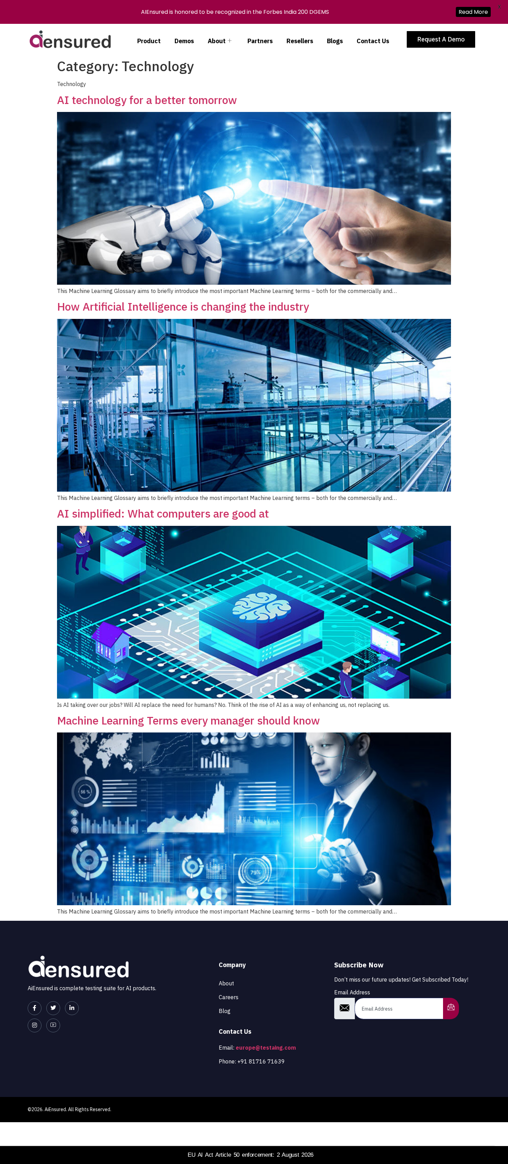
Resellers (299, 41)
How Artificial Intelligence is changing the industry (183, 306)
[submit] (451, 1008)
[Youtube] (53, 1025)
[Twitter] (53, 1008)
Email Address (352, 992)
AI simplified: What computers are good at (163, 513)
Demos (184, 41)
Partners (260, 41)
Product (149, 41)
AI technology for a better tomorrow (147, 100)
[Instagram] (34, 1025)
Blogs (335, 41)
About (217, 41)
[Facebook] (34, 1008)
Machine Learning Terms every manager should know (188, 720)
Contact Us (373, 41)
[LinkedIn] (72, 1008)
